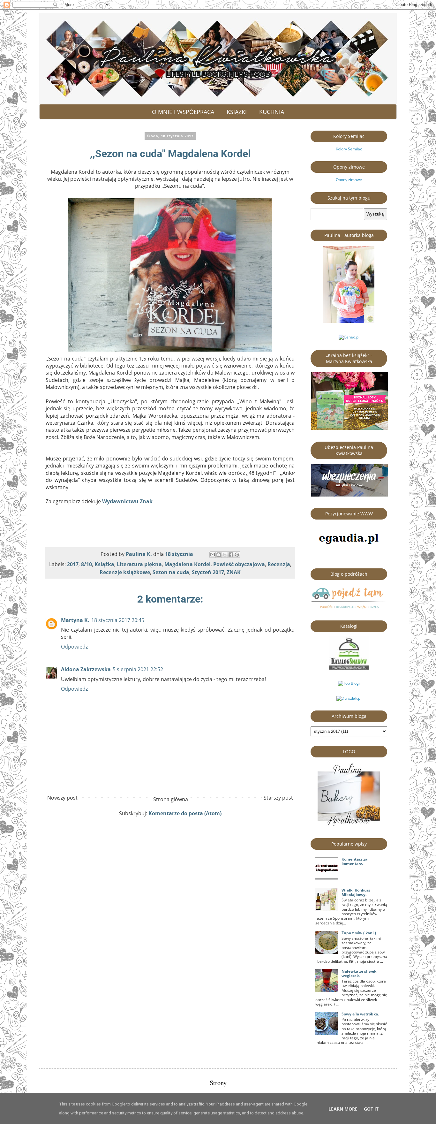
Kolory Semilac (349, 149)
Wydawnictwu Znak (127, 501)
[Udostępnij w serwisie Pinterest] (237, 554)
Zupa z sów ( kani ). (359, 933)
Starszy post (278, 797)
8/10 (86, 564)
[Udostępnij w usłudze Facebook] (231, 554)
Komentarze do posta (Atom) (185, 813)
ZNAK (234, 572)
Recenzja (278, 564)
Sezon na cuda (171, 572)
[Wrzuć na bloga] (218, 554)
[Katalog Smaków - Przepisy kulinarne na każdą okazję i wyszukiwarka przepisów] (349, 668)
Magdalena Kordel (187, 564)
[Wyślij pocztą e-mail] (212, 554)
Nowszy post (62, 797)
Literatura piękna (139, 564)
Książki (237, 112)
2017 (73, 564)
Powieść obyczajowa (239, 564)
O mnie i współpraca (183, 112)
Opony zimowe (349, 179)
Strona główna (170, 799)
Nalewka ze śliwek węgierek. (359, 973)
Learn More (342, 1109)
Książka (104, 564)
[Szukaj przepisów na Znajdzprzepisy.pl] (349, 683)
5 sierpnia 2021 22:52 (138, 669)
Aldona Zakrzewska (86, 669)
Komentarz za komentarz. (354, 861)
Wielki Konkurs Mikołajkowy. (356, 892)
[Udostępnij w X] (225, 554)
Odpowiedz (74, 646)
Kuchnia (271, 112)
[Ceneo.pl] (349, 337)
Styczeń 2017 (208, 572)
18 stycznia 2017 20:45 (117, 620)
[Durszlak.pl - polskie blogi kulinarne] (348, 698)
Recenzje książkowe (125, 572)
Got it (371, 1109)
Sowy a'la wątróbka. (360, 1014)
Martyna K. (75, 620)
